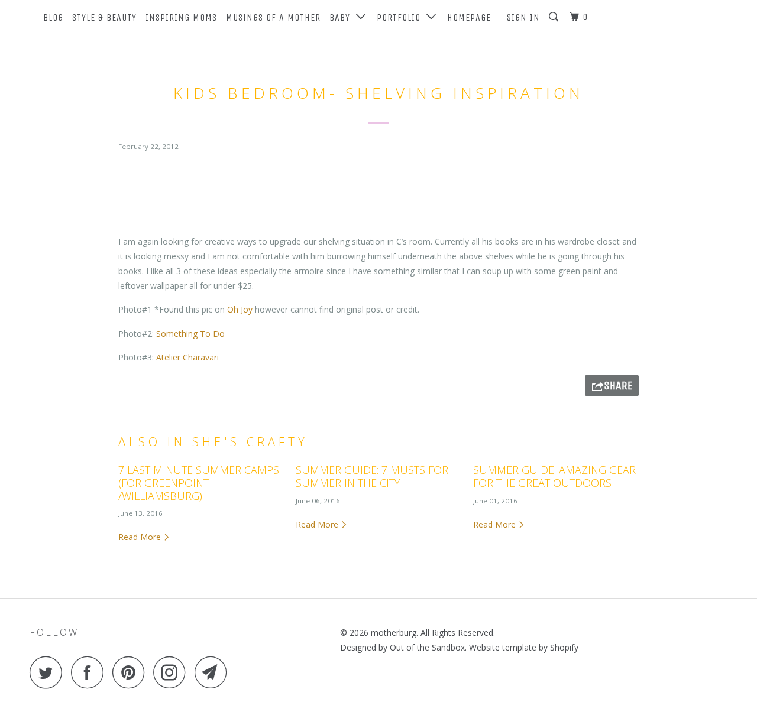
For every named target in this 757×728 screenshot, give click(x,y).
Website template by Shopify (523, 647)
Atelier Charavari (187, 357)
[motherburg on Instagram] (172, 672)
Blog (53, 17)
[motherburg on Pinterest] (131, 672)
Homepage (469, 17)
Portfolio (401, 17)
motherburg (393, 632)
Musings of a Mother (273, 17)
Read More (140, 536)
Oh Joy (241, 309)
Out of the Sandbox (427, 647)
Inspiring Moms (181, 17)
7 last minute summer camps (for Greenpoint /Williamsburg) (198, 482)
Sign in (523, 17)
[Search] (554, 17)
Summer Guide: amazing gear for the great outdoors (554, 476)
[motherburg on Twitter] (49, 672)
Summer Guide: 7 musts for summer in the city (372, 476)
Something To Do (190, 333)
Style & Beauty (104, 17)
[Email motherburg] (214, 672)
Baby (342, 17)
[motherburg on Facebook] (90, 672)
